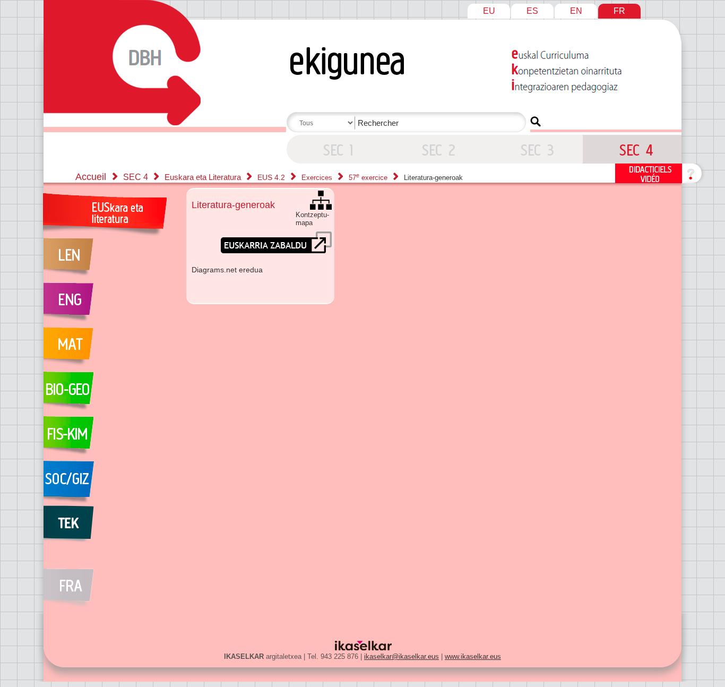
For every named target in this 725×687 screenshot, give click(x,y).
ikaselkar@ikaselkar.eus (401, 656)
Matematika (109, 349)
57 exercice (369, 178)
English (109, 304)
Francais (109, 582)
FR (619, 10)
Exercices (317, 178)
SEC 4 (336, 149)
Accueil (90, 176)
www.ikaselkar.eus (473, 656)
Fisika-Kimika (109, 438)
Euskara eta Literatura (204, 177)
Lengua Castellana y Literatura (109, 260)
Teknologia (109, 527)
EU (489, 10)
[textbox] (408, 123)
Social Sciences (109, 483)
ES (532, 10)
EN (576, 10)
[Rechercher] (535, 121)
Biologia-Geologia (109, 394)
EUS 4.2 (272, 177)
